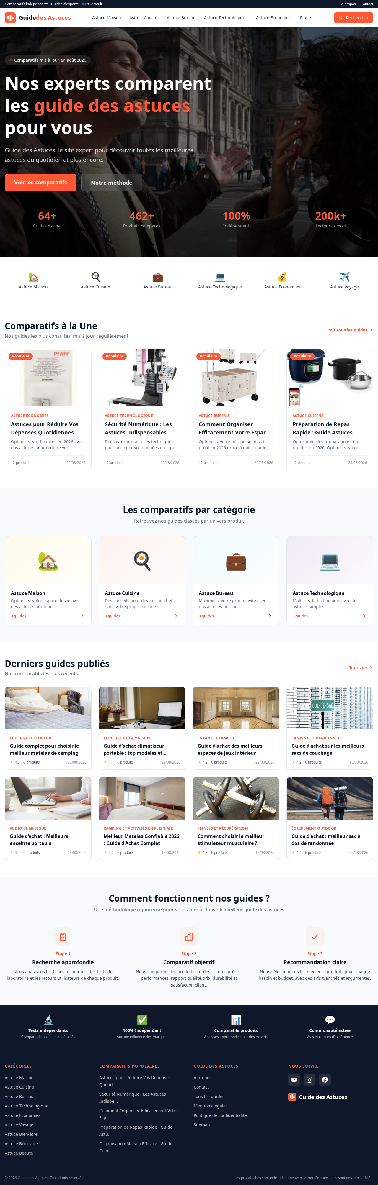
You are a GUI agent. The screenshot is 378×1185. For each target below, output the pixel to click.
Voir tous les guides (347, 330)
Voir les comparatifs (40, 182)
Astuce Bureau (181, 17)
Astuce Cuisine (144, 17)
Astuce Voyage (19, 1124)
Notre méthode (111, 182)
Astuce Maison (106, 17)
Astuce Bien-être (21, 1134)
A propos (348, 4)
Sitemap (202, 1124)
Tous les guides (209, 1096)
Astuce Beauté (19, 1153)
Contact (367, 4)
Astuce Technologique (226, 17)
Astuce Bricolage (21, 1143)
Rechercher (357, 17)
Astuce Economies (274, 17)
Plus (304, 17)
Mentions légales (211, 1106)
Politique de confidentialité (220, 1115)
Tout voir (358, 667)
